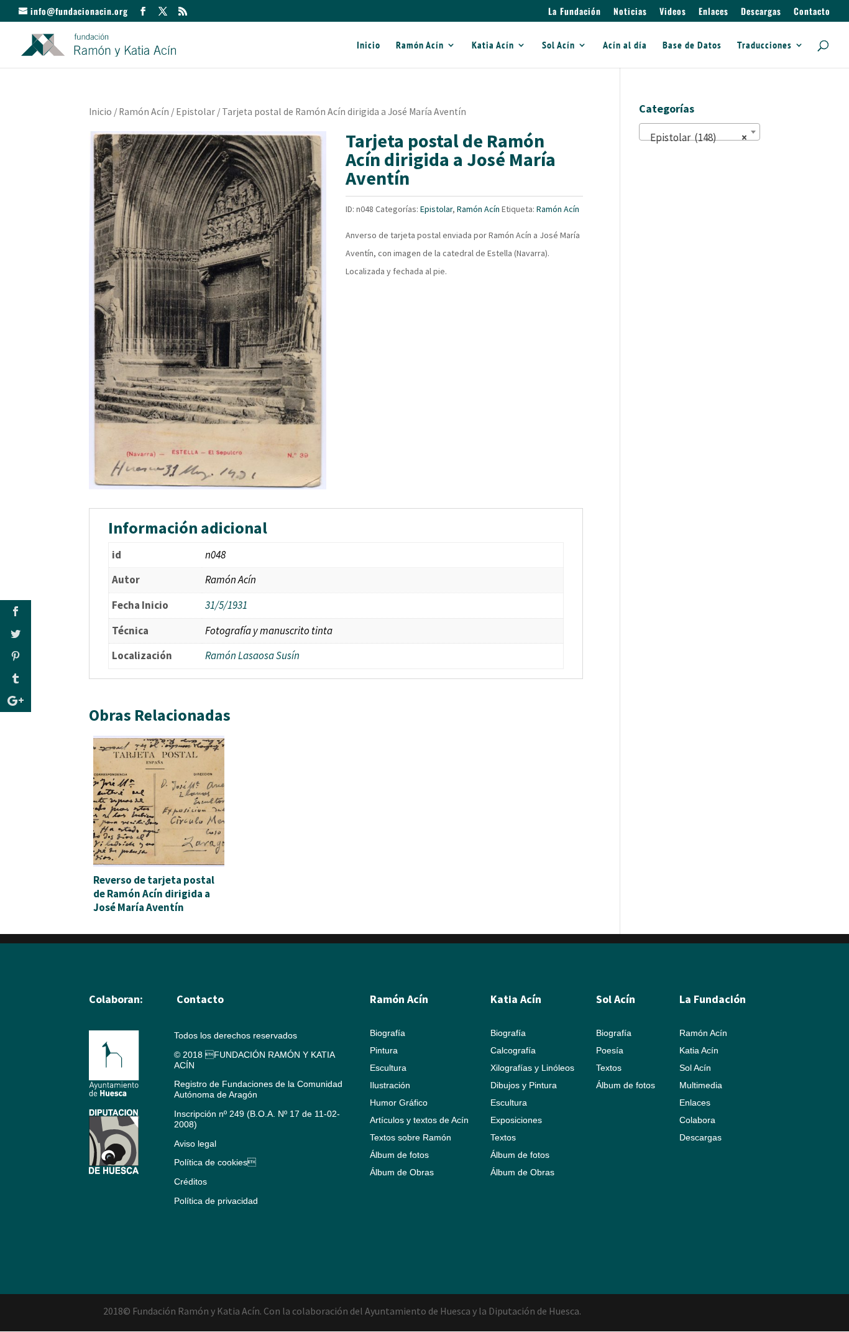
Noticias (630, 12)
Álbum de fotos (399, 1155)
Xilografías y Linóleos (532, 1068)
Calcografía (513, 1050)
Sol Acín (558, 45)
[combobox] (699, 132)
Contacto (812, 12)
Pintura (384, 1050)
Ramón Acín (420, 45)
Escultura (388, 1068)
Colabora (697, 1120)
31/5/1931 (226, 605)
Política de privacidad (216, 1201)
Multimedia (700, 1085)
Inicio (368, 45)
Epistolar (195, 112)
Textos (503, 1137)
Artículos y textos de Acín (419, 1120)
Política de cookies (215, 1162)
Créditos (190, 1181)
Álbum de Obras (402, 1172)
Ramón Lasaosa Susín (252, 655)
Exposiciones (516, 1120)
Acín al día (625, 45)
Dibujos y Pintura (523, 1085)
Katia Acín (493, 45)
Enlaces (713, 12)
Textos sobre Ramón (410, 1137)
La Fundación (574, 12)
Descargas (761, 12)
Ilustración (390, 1085)
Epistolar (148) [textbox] (696, 137)
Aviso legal (195, 1144)
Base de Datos (692, 45)
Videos (672, 12)
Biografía (387, 1033)
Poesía (609, 1050)
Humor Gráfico (399, 1103)
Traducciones (764, 45)
